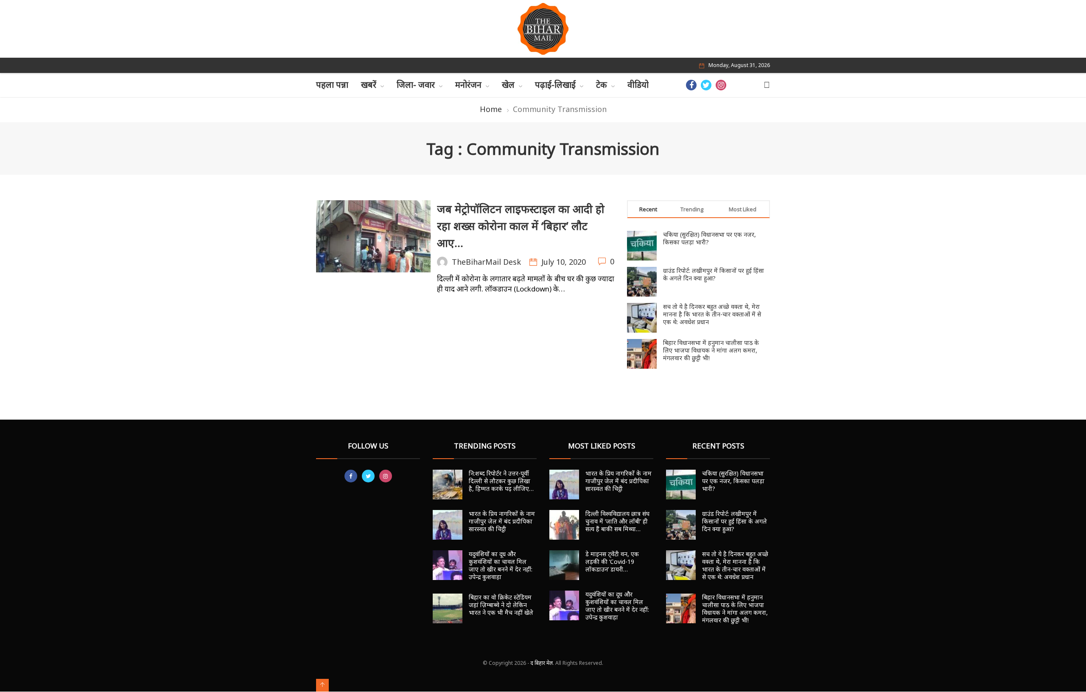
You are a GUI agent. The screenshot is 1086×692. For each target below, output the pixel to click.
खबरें (368, 84)
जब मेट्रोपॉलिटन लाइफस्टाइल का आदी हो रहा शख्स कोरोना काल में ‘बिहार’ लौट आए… (521, 225)
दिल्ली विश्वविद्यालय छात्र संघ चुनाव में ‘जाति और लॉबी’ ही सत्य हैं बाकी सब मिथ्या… (617, 521)
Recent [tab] (648, 209)
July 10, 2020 (563, 262)
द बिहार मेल (541, 663)
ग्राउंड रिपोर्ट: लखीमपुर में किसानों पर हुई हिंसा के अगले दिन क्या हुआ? (713, 274)
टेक (601, 84)
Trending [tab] (691, 209)
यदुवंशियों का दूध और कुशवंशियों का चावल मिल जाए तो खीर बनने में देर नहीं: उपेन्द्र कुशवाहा (500, 565)
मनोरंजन (468, 84)
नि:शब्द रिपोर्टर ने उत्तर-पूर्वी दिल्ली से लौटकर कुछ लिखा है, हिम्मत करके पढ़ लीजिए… (501, 481)
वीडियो (638, 84)
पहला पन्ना (332, 84)
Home (491, 109)
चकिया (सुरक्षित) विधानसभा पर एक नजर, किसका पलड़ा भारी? (709, 238)
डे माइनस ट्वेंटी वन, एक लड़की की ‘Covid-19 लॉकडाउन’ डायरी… (612, 561)
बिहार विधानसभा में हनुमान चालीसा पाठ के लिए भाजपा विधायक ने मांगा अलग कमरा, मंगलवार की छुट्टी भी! (711, 350)
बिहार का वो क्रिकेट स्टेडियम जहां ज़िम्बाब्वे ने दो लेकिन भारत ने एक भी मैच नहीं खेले (501, 604)
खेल (508, 84)
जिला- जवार (416, 84)
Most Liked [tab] (742, 209)
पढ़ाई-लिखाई (555, 84)
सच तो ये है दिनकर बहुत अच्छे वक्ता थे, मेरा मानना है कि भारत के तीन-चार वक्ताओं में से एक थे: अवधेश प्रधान (712, 314)
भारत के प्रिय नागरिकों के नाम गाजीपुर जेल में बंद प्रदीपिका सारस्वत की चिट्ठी (502, 521)
